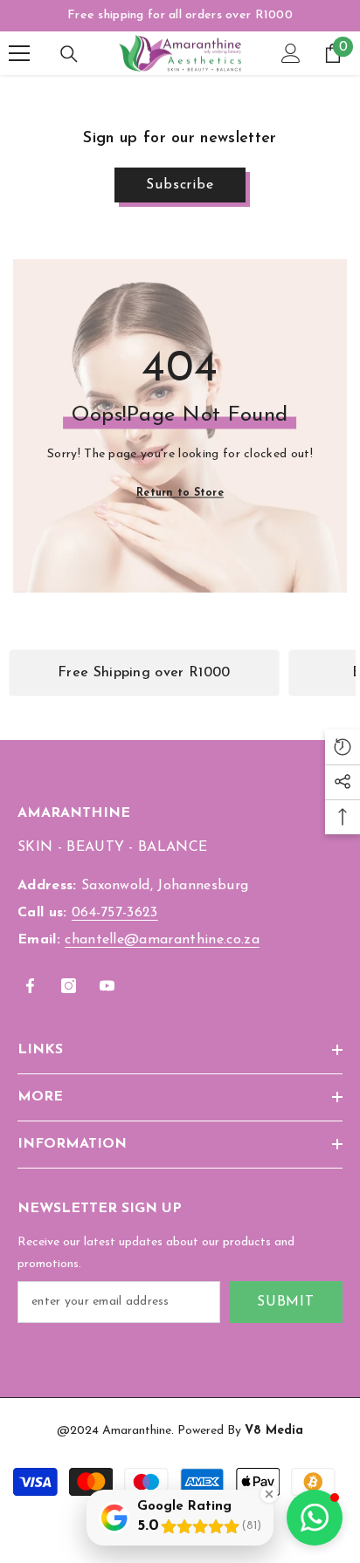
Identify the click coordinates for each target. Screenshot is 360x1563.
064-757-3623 (115, 913)
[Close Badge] (269, 1494)
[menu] (19, 53)
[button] (315, 1518)
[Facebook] (30, 985)
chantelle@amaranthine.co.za (162, 940)
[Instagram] (68, 985)
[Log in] (291, 53)
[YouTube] (107, 985)
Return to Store (180, 493)
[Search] (69, 54)
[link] (144, 672)
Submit (286, 1302)
